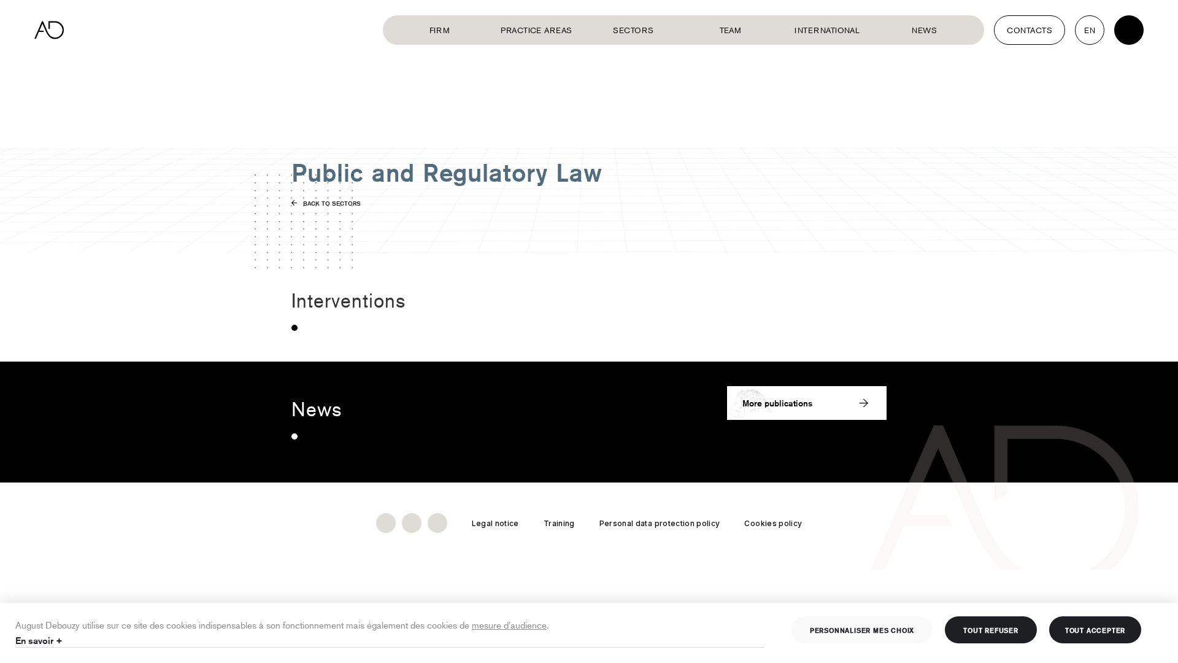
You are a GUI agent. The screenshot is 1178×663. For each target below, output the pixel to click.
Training (559, 523)
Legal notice (495, 523)
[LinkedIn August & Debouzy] (386, 523)
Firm (439, 30)
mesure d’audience (509, 624)
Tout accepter (1095, 630)
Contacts (1029, 30)
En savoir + (39, 640)
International (827, 30)
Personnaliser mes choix (862, 630)
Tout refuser (990, 630)
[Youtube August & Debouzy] (412, 523)
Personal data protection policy (659, 523)
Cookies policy (773, 523)
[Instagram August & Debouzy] (437, 523)
